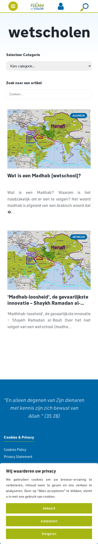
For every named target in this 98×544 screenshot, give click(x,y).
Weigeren (49, 534)
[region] (49, 503)
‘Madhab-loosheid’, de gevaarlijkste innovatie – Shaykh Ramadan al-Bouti (47, 300)
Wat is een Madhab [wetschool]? (44, 176)
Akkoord (49, 508)
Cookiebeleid (67, 496)
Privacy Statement (18, 456)
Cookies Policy (15, 449)
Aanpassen (49, 521)
